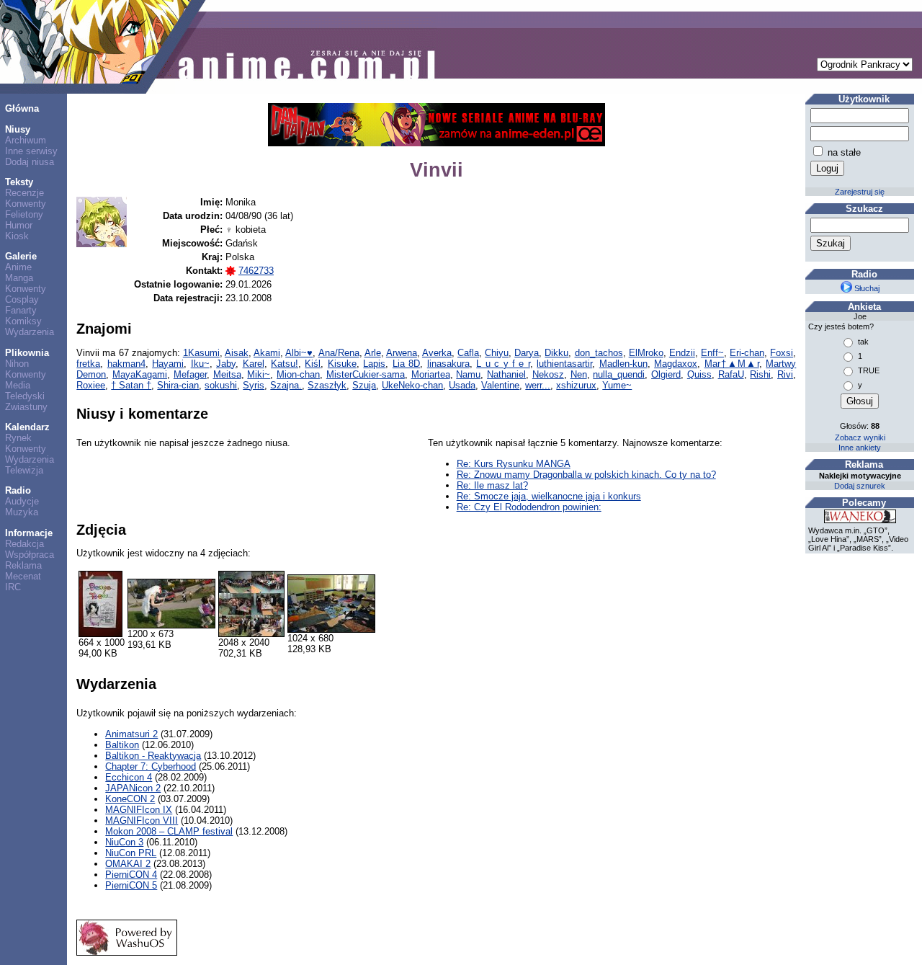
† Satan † (131, 385)
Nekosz (548, 374)
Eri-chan (747, 352)
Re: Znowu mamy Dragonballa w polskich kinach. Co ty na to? (586, 474)
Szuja (364, 385)
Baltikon (122, 744)
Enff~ (712, 352)
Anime (18, 267)
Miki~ (258, 374)
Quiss (699, 374)
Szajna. (286, 385)
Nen (578, 374)
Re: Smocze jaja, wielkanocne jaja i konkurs (549, 496)
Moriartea (430, 374)
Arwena (401, 352)
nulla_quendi (619, 374)
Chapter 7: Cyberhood (150, 766)
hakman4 (126, 363)
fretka (88, 363)
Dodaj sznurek (859, 485)
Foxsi (781, 352)
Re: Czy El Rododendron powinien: (529, 507)
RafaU (731, 374)
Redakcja (24, 543)
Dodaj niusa (29, 161)
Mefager (190, 374)
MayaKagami (139, 374)
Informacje (29, 533)
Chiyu (497, 352)
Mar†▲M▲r (731, 363)
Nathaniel (506, 374)
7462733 (256, 270)
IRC (13, 587)
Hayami (168, 363)
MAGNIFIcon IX (138, 809)
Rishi (760, 374)
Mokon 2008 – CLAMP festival (169, 831)
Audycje (22, 501)
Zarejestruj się (860, 191)
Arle (372, 352)
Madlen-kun (623, 363)
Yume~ (617, 385)
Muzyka (21, 512)
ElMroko (646, 352)
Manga (19, 277)
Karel (253, 363)
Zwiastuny (26, 406)
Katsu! (284, 363)
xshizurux (576, 385)
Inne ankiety (859, 447)
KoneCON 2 (130, 798)
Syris (253, 385)
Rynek (18, 437)
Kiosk (17, 236)
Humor (18, 225)
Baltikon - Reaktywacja (153, 755)
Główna (22, 108)
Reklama (23, 565)
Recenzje (24, 192)
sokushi (221, 385)
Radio (18, 490)
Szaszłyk (327, 385)
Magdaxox (675, 363)
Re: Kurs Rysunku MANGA (513, 463)
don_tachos (599, 352)
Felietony (24, 214)
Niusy (17, 129)
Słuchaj (866, 288)
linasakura (448, 363)
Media (17, 385)
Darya (526, 352)
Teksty (19, 182)
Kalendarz (27, 427)
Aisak (237, 352)
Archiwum (25, 140)
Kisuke (342, 363)
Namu (468, 374)
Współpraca (29, 554)
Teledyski (25, 396)
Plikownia (27, 352)
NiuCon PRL (130, 853)
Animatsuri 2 (131, 734)
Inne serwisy (31, 151)
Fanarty (21, 310)
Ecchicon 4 (128, 777)
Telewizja (24, 470)
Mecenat (23, 576)
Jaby (226, 363)
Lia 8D (406, 363)
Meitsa (227, 374)
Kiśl (313, 363)
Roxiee (90, 385)
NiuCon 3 (124, 842)
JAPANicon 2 (133, 788)
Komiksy (23, 321)
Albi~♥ (299, 352)
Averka (437, 352)
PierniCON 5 (131, 885)
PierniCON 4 (131, 874)
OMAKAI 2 (128, 863)
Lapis (374, 363)
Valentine (500, 385)
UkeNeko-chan (412, 385)
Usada (462, 385)
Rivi (785, 374)
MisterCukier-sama (365, 374)
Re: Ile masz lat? (492, 485)
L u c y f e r (503, 363)
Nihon (17, 363)
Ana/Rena (338, 352)
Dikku (556, 352)
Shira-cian (178, 385)
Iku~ (200, 363)
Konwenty (25, 203)
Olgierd (666, 374)
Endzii (682, 352)
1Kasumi (201, 352)
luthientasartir (564, 363)
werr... (537, 385)
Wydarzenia (29, 331)
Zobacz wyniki (860, 437)
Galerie (21, 256)
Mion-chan (298, 374)
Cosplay (22, 299)
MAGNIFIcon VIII (141, 820)
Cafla (468, 352)
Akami (267, 352)
